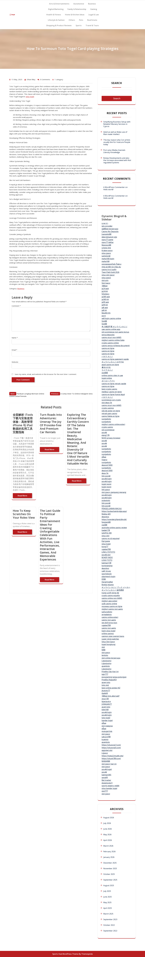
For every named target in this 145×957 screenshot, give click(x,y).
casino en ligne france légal (113, 394)
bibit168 (105, 709)
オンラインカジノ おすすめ (113, 362)
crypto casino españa (111, 595)
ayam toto (106, 682)
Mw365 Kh (106, 313)
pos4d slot (106, 554)
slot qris (105, 280)
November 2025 (110, 868)
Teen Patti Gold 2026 (110, 272)
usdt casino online (109, 603)
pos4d (104, 432)
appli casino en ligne (110, 364)
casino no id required (110, 538)
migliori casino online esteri (113, 424)
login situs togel (108, 631)
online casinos (108, 633)
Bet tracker (106, 780)
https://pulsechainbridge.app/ (114, 511)
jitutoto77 (106, 690)
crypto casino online (110, 343)
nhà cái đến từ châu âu (111, 267)
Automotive (78, 3)
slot (103, 647)
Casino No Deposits (110, 231)
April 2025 (107, 908)
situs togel (30, 96)
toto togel (106, 717)
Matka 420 (106, 514)
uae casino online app (111, 329)
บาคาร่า (105, 223)
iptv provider (107, 226)
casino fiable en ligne (110, 416)
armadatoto (107, 614)
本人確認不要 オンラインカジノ (114, 326)
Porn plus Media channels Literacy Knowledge (114, 151)
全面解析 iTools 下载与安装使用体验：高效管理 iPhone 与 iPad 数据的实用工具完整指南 (23, 423)
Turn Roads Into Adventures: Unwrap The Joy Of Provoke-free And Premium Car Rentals (51, 423)
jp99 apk (105, 302)
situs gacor (106, 253)
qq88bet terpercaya (110, 229)
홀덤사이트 (106, 367)
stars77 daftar (108, 242)
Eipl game (106, 541)
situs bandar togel (109, 788)
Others (72, 20)
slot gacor (106, 652)
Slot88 (104, 321)
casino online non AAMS (112, 598)
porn (104, 315)
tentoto (105, 655)
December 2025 (110, 863)
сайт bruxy (106, 571)
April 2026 (107, 840)
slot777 (105, 791)
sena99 (105, 777)
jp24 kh (105, 291)
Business (92, 3)
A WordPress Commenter (114, 196)
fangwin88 (106, 522)
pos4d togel (107, 769)
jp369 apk (106, 296)
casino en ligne (108, 348)
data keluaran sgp (109, 237)
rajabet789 (106, 549)
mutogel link (107, 731)
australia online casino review (114, 527)
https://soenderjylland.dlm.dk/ (114, 519)
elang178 (105, 435)
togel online (107, 378)
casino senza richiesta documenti (116, 345)
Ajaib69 (105, 693)
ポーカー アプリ (108, 381)
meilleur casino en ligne (112, 391)
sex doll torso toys (109, 622)
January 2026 (108, 857)
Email (14, 350)
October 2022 (109, 925)
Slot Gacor (106, 283)
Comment (16, 306)
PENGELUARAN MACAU (112, 508)
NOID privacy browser (111, 438)
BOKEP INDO (107, 557)
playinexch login (108, 576)
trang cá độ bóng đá (110, 593)
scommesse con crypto (111, 400)
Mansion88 (106, 245)
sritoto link (106, 248)
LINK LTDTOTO (108, 552)
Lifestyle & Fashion (56, 20)
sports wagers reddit (110, 785)
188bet (105, 286)
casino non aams (109, 620)
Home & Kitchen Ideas (74, 14)
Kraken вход (107, 250)
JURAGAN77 (107, 704)
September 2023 (110, 919)
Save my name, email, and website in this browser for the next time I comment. (46, 374)
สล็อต (104, 457)
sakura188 (106, 736)
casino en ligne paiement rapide (115, 359)
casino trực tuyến (109, 269)
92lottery (105, 294)
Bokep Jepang (108, 584)
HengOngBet (107, 582)
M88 (103, 650)
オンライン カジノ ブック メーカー (116, 587)
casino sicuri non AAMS (111, 337)
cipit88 (104, 525)
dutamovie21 (107, 783)
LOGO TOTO (107, 560)
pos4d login (107, 478)
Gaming (93, 9)
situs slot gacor (108, 275)
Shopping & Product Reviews (59, 25)
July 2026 (107, 823)
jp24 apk (105, 288)
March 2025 (108, 914)
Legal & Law (93, 14)
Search (116, 83)
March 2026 (108, 846)
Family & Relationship (77, 9)
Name (15, 338)
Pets (81, 20)
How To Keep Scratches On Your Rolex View (24, 514)
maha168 (105, 261)
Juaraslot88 (106, 234)
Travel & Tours (92, 25)
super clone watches (110, 639)
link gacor (106, 489)
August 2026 (108, 817)
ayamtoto (106, 666)
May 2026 (107, 834)
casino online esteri (110, 617)
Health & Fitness (53, 14)
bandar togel (107, 720)
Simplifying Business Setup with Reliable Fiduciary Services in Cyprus (116, 124)
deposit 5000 (107, 465)
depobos (105, 516)
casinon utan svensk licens (113, 636)
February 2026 (109, 851)
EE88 (104, 579)
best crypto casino (109, 389)
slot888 (105, 372)
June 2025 (107, 897)
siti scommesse (108, 430)
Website (15, 362)
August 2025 (108, 885)
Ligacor (105, 753)
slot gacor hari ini (109, 764)
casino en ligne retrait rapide (114, 383)
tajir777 (105, 674)
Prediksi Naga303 (109, 679)
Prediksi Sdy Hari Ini (110, 671)
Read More (22, 495)
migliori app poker (109, 601)
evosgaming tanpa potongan (114, 677)
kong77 (105, 546)
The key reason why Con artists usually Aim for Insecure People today (116, 142)
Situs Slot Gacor (108, 641)
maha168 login (108, 258)
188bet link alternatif (110, 696)
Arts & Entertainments (59, 3)
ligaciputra (106, 701)
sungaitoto (106, 419)
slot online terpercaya (111, 658)
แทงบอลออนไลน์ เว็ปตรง (111, 264)
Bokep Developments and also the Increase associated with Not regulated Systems (117, 160)
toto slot (105, 685)
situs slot (105, 535)
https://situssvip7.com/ (111, 745)
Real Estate (92, 20)
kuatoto (105, 739)
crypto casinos (108, 408)
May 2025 (107, 902)
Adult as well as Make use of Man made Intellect (115, 133)
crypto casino (107, 427)
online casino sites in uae (112, 375)
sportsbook (107, 574)
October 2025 (109, 874)
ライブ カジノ (107, 370)
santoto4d (106, 256)
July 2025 (107, 891)
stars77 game (107, 239)
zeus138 (105, 698)
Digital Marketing (55, 9)
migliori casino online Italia (113, 340)
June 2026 (107, 829)
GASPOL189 (107, 533)
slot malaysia (107, 726)
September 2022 (110, 930)
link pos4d (106, 476)
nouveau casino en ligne (112, 606)
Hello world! (108, 189)
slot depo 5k (107, 402)
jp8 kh (104, 310)
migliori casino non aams (112, 609)
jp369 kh (105, 299)
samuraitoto (107, 612)
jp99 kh (105, 305)
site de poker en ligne (111, 411)
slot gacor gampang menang (114, 492)
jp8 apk (105, 307)
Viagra (104, 459)
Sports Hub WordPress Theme (65, 954)
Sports (79, 25)
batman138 (106, 563)
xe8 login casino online (111, 318)
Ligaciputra (106, 660)
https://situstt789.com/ (111, 758)
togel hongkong (108, 644)
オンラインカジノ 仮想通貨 (113, 590)
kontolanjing (107, 565)
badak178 (106, 530)
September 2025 (110, 880)
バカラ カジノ (107, 356)
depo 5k (105, 473)
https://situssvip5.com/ (111, 747)
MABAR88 (106, 761)
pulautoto (106, 500)
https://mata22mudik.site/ (112, 756)
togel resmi (106, 484)
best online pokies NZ (111, 688)
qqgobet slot (107, 750)
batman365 (106, 775)
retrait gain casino (109, 413)
